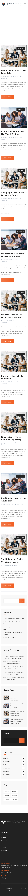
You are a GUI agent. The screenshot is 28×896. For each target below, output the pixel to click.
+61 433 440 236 (6, 872)
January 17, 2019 (14, 723)
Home (4, 837)
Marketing (14, 795)
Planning (7, 799)
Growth (7, 795)
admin (16, 76)
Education (20, 353)
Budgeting (20, 231)
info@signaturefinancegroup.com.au (11, 878)
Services (15, 799)
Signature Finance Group (18, 889)
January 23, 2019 (14, 700)
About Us (5, 840)
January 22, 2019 (14, 707)
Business (21, 292)
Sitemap (5, 850)
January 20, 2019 (14, 715)
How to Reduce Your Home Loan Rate (14, 618)
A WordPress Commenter (11, 656)
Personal (21, 109)
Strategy (21, 48)
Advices (21, 170)
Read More (7, 96)
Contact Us (6, 847)
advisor (7, 791)
